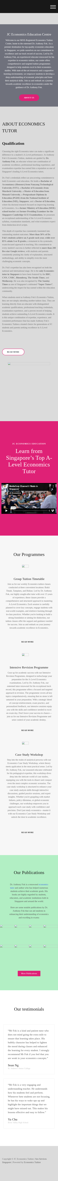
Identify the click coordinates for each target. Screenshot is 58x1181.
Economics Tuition (32, 1162)
